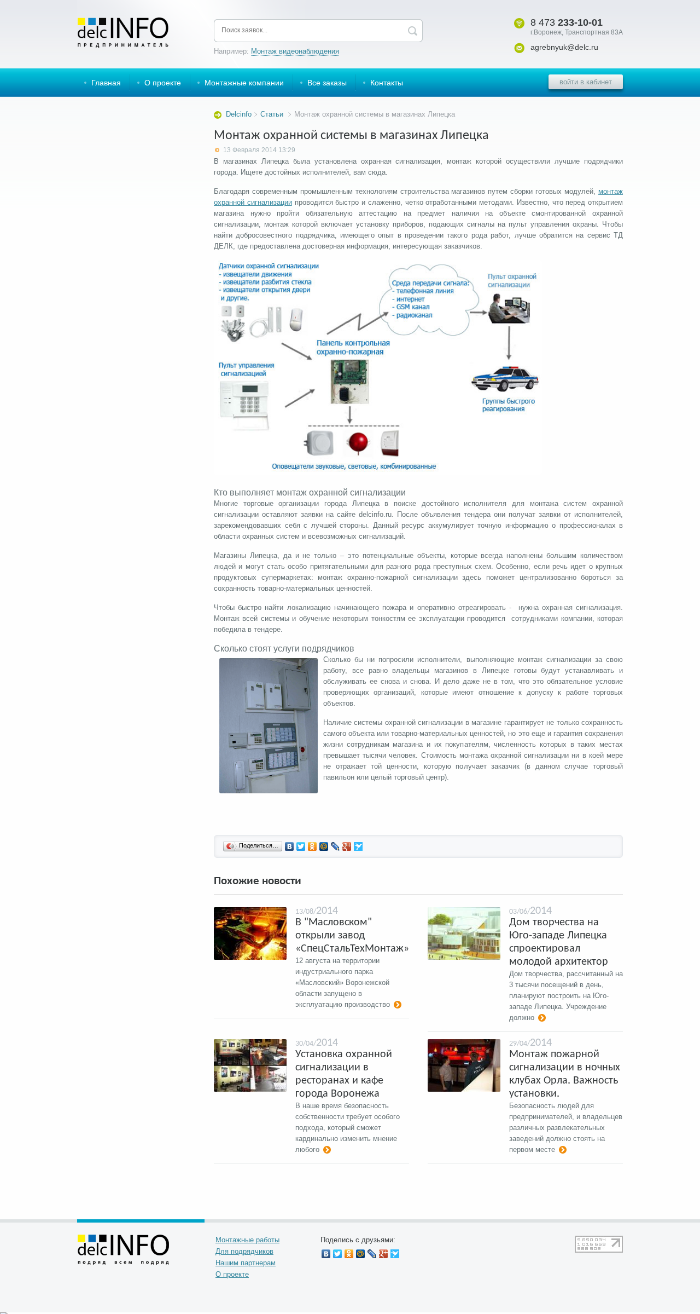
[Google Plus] (347, 846)
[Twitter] (301, 846)
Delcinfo (239, 114)
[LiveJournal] (335, 846)
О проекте (162, 82)
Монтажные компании (244, 82)
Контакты (386, 82)
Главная (106, 82)
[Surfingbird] (358, 846)
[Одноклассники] (312, 846)
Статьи (271, 114)
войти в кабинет (585, 82)
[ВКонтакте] (289, 846)
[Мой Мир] (324, 846)
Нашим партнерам (245, 1263)
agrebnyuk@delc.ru (564, 47)
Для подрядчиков (244, 1251)
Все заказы (327, 82)
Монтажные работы (247, 1240)
